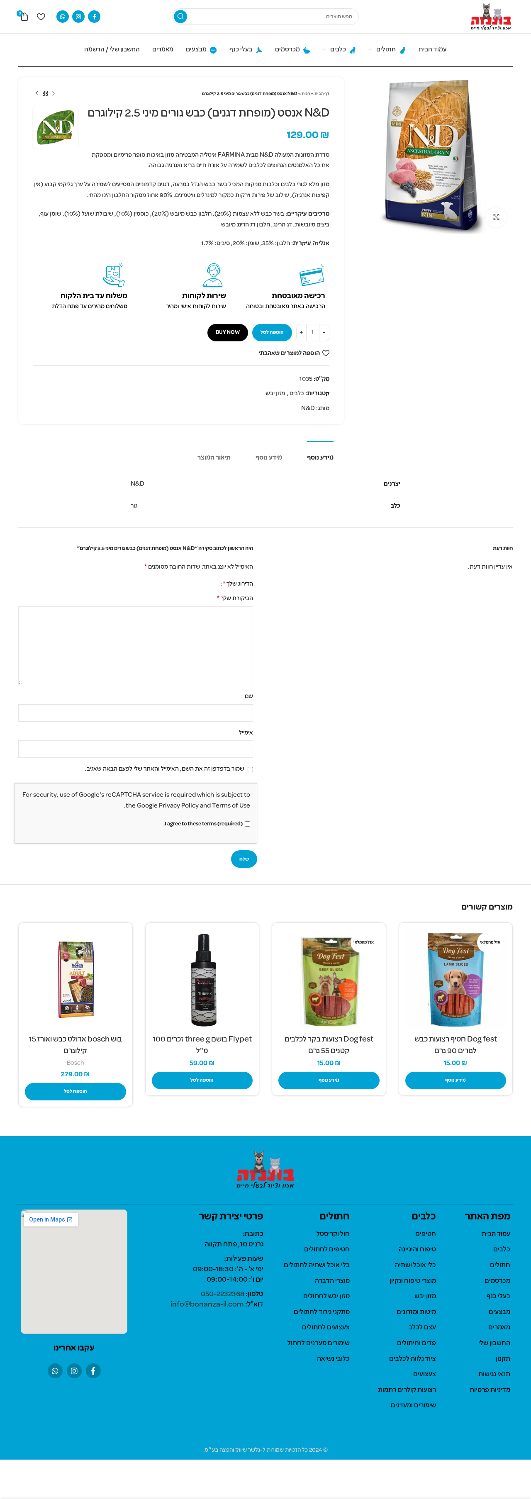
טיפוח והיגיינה (417, 1249)
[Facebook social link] (94, 16)
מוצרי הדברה (332, 1281)
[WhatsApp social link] (62, 16)
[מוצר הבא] (37, 94)
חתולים (500, 1265)
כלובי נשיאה (333, 1359)
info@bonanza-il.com (207, 1305)
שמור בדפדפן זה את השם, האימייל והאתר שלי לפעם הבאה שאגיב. (164, 769)
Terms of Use (231, 806)
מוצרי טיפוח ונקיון (413, 1281)
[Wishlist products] (41, 16)
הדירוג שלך (238, 584)
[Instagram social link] (78, 16)
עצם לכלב (422, 1327)
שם (249, 696)
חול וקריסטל (333, 1234)
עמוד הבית (496, 1234)
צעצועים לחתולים (326, 1327)
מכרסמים (497, 1281)
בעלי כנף (498, 1296)
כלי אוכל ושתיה (415, 1265)
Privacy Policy (179, 806)
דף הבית (321, 94)
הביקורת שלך (235, 598)
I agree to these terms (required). (203, 824)
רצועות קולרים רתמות (407, 1390)
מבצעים (499, 1312)
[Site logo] (491, 16)
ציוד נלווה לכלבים (412, 1359)
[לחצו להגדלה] (496, 217)
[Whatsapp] (55, 1370)
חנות (306, 94)
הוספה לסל (272, 332)
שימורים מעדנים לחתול (318, 1343)
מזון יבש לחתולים (326, 1296)
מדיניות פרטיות (490, 1390)
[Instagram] (74, 1370)
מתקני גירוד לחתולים (322, 1312)
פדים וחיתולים (416, 1343)
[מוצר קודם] (53, 94)
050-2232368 (222, 1294)
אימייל (246, 733)
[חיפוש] (180, 16)
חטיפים (425, 1234)
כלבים (297, 393)
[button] (202, 1080)
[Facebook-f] (93, 1370)
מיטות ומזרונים (416, 1312)
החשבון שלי (494, 1343)
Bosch (75, 1063)
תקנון (503, 1359)
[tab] (320, 454)
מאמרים (499, 1327)
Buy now (228, 332)
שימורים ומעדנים (413, 1405)
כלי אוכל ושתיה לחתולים (317, 1265)
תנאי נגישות (494, 1374)
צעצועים (424, 1374)
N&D (308, 408)
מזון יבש (275, 393)
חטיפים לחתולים (327, 1249)
